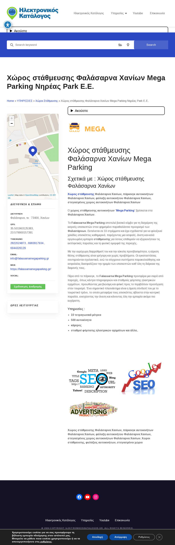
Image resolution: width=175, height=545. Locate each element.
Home (10, 100)
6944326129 (18, 248)
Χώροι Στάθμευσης (46, 100)
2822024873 (18, 243)
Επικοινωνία (157, 13)
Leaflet (11, 195)
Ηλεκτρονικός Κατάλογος (89, 13)
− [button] (12, 123)
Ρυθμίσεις (144, 537)
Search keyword (11, 45)
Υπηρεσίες (117, 13)
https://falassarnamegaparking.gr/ (30, 269)
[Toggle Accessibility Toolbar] (8, 25)
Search (151, 44)
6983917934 (35, 243)
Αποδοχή (97, 537)
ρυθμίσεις (46, 541)
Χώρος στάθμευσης (81, 194)
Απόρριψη (121, 537)
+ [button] (12, 118)
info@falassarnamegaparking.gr (29, 258)
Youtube (138, 13)
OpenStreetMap (31, 195)
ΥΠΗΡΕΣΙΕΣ (24, 100)
